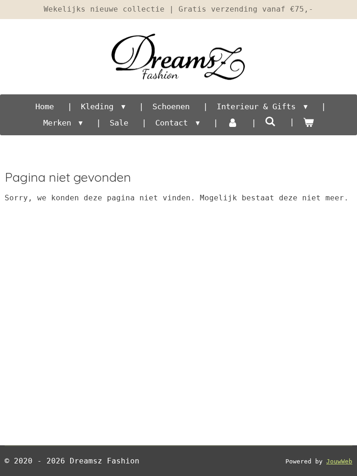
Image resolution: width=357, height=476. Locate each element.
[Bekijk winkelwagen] (309, 123)
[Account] (232, 123)
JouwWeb (339, 461)
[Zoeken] (270, 122)
